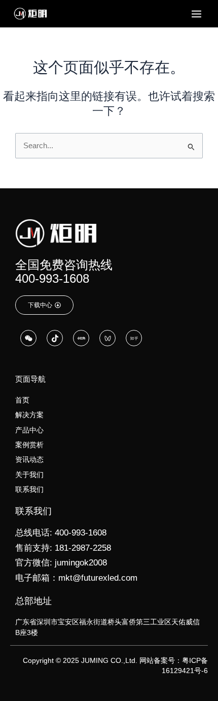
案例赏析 (29, 445)
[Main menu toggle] (196, 14)
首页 (22, 400)
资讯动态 (29, 459)
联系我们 (29, 489)
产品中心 (29, 430)
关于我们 (29, 475)
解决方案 (29, 415)
